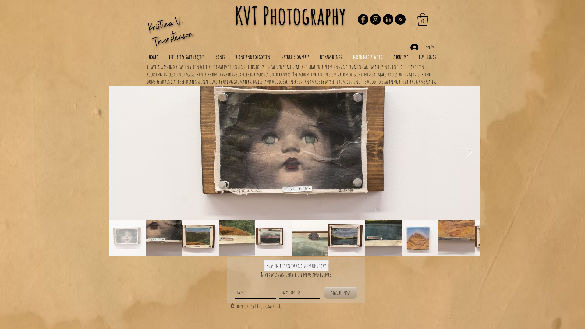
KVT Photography (290, 15)
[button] (422, 19)
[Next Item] (469, 153)
